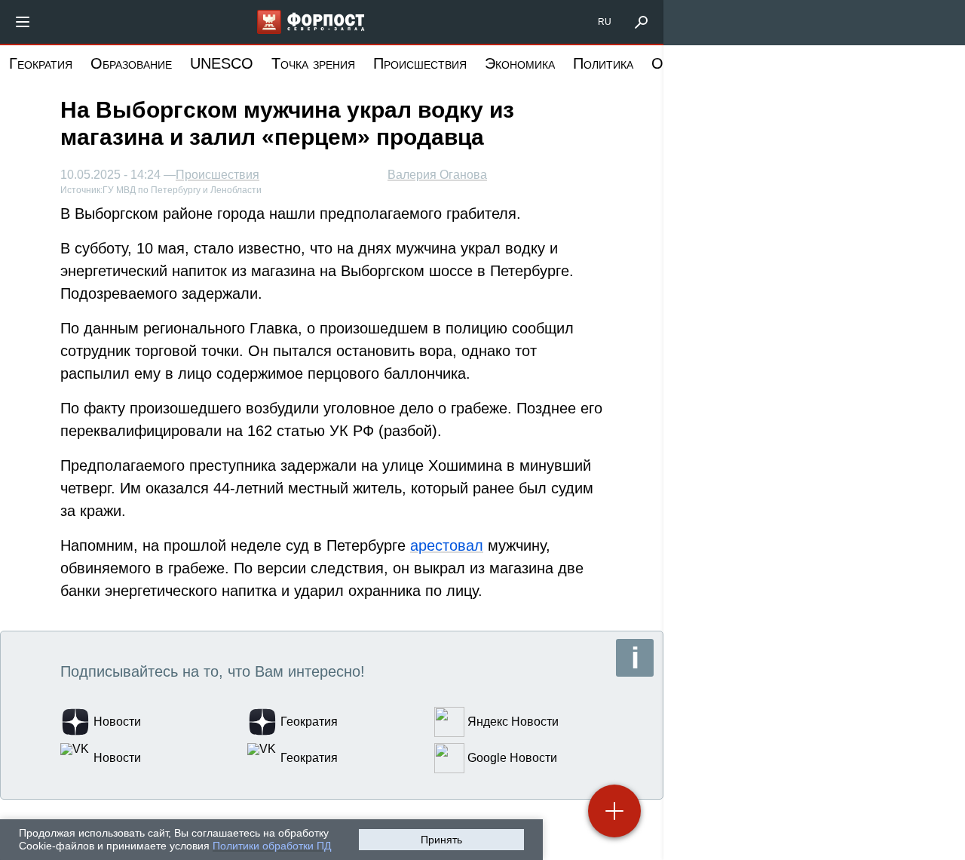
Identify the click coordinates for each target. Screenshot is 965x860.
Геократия (40, 63)
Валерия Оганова (437, 174)
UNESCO (221, 63)
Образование (131, 63)
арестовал (446, 545)
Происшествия (420, 63)
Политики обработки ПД (272, 846)
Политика (603, 63)
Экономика (520, 63)
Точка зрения (313, 63)
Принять (441, 840)
